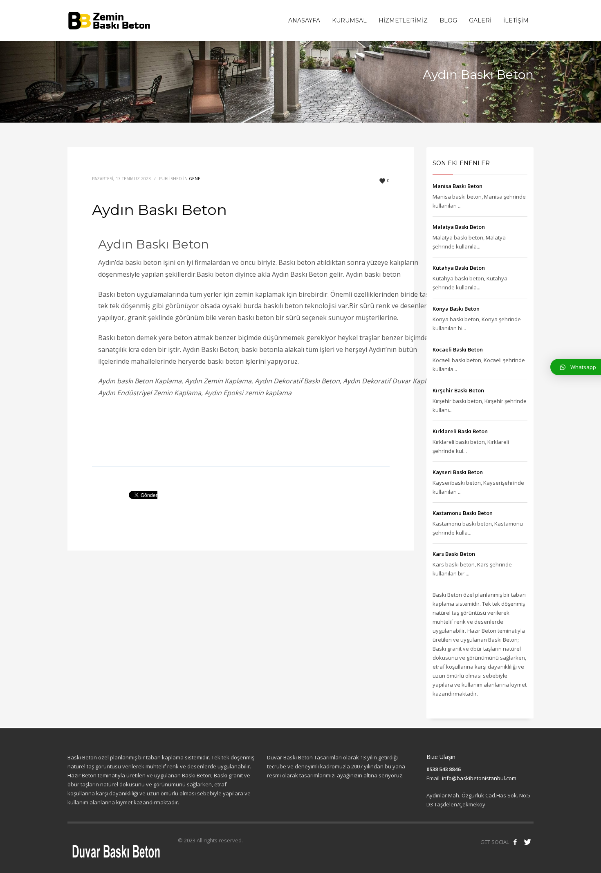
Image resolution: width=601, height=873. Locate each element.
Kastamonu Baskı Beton (463, 513)
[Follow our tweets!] (527, 842)
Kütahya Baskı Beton (459, 267)
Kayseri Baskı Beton (458, 472)
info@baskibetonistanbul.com (479, 778)
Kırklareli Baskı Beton (460, 431)
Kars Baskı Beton (454, 553)
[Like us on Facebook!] (515, 842)
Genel (195, 178)
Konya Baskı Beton (456, 308)
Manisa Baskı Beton (457, 186)
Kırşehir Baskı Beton (458, 390)
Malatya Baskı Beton (459, 227)
